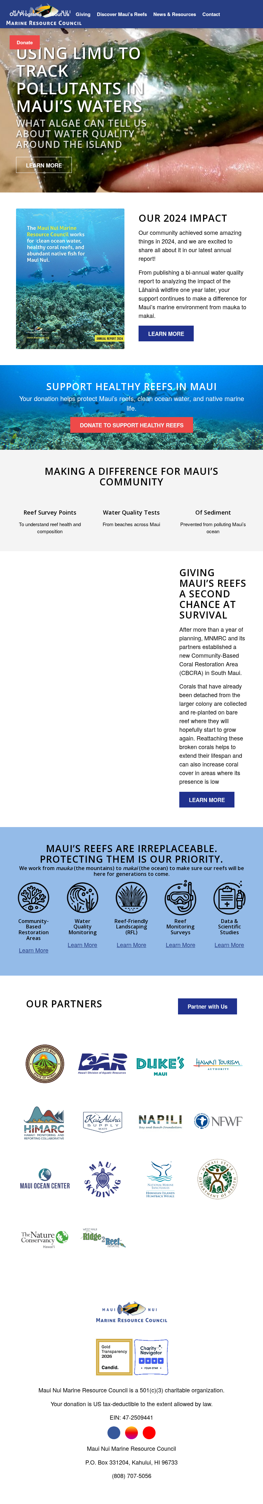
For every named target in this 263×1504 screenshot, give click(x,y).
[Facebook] (113, 1432)
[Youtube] (149, 1432)
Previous (30, 689)
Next (151, 689)
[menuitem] (25, 14)
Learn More (33, 950)
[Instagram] (131, 1432)
